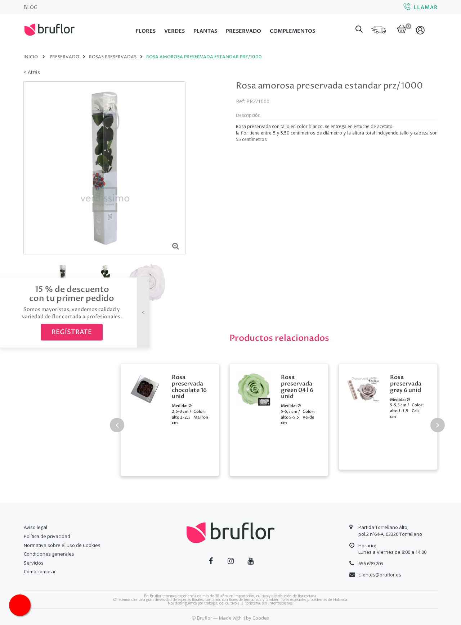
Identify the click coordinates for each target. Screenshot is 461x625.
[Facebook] (211, 561)
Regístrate (72, 332)
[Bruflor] (59, 29)
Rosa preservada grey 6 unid (405, 383)
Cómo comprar (40, 571)
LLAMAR (426, 7)
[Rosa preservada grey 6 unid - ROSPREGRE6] (362, 388)
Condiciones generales (49, 554)
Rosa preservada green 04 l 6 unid (297, 387)
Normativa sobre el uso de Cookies (62, 545)
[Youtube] (250, 561)
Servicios (34, 563)
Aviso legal (35, 527)
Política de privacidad (47, 536)
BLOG (30, 7)
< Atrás (31, 72)
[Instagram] (231, 561)
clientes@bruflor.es (379, 574)
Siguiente (180, 282)
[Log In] (421, 29)
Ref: (240, 101)
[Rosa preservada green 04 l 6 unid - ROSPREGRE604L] (253, 388)
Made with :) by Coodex (244, 618)
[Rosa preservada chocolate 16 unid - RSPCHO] (144, 388)
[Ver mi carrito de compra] (401, 29)
